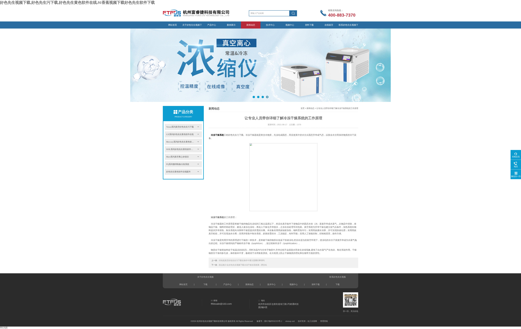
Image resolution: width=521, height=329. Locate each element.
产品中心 (211, 25)
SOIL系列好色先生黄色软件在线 (180, 149)
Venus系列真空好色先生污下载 (180, 127)
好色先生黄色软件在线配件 (178, 172)
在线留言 (329, 25)
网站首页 (172, 25)
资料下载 (309, 25)
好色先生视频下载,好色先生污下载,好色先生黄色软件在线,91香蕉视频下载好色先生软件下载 (77, 2)
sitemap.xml (290, 321)
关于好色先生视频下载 (192, 26)
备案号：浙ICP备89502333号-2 (269, 321)
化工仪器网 (312, 321)
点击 (198, 127)
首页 (302, 108)
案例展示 (231, 25)
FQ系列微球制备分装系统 (177, 164)
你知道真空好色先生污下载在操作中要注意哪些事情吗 (242, 260)
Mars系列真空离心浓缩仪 (177, 157)
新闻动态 (250, 25)
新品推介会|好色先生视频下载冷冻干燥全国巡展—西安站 (243, 265)
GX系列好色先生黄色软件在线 (180, 134)
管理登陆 (324, 321)
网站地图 (4, 328)
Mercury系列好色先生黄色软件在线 (182, 142)
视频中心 (289, 25)
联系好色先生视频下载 (348, 26)
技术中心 (270, 25)
